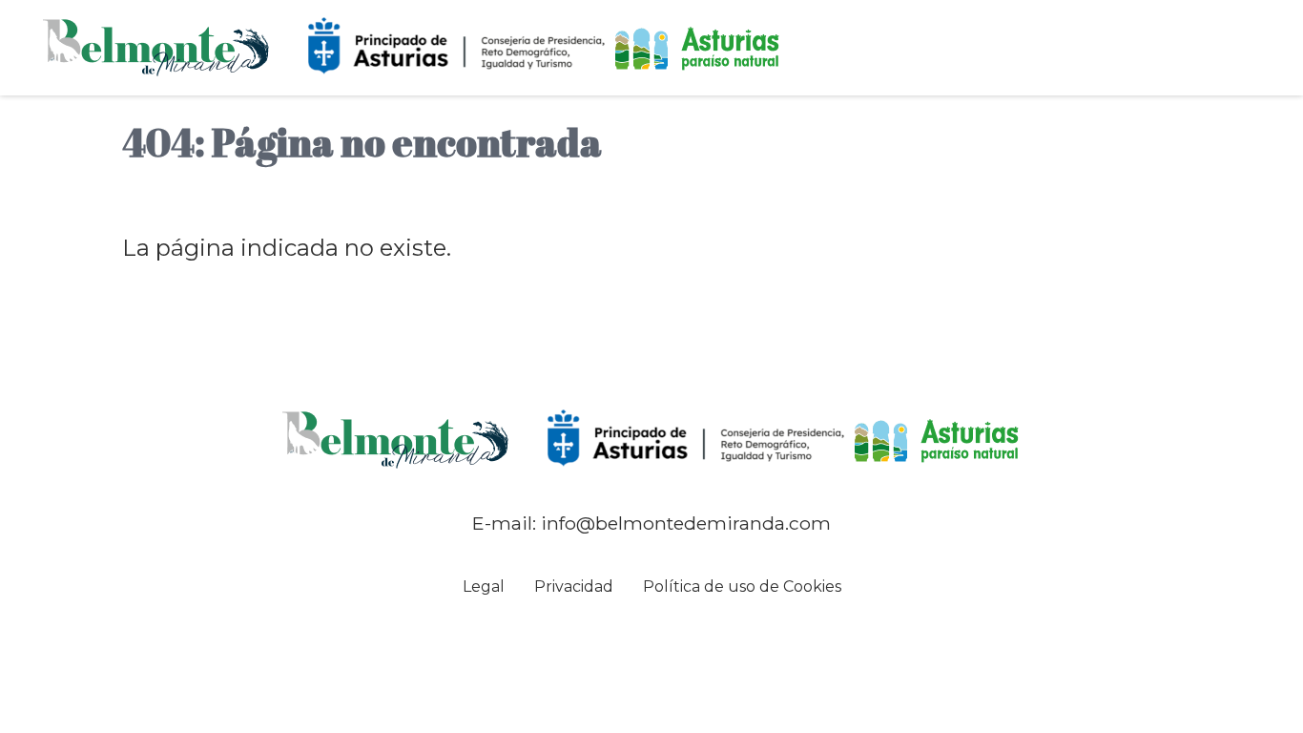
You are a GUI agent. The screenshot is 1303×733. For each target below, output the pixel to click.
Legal (484, 586)
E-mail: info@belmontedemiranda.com (651, 523)
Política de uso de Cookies (742, 586)
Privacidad (573, 586)
